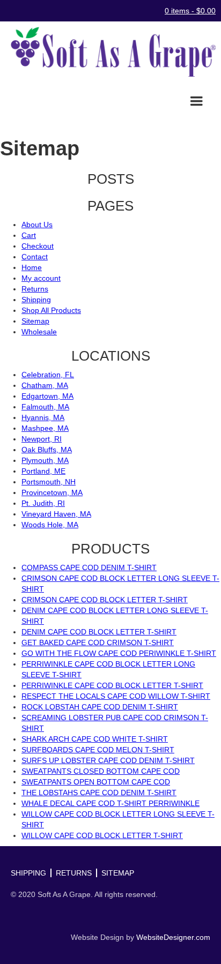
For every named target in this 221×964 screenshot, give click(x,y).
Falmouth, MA (45, 406)
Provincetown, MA (52, 492)
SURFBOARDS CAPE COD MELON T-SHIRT (97, 749)
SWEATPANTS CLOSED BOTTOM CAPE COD (100, 771)
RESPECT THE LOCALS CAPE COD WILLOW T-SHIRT (115, 696)
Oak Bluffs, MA (46, 449)
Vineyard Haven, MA (56, 514)
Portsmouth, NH (48, 481)
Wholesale (39, 331)
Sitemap (35, 321)
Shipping (36, 299)
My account (41, 278)
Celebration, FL (47, 374)
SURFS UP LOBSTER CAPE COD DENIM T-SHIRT (108, 760)
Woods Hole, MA (49, 524)
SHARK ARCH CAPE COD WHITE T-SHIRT (94, 739)
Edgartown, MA (47, 396)
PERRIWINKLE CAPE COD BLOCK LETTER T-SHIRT (112, 685)
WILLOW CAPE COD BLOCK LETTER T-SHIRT (102, 835)
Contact (34, 256)
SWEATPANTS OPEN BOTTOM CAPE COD (95, 782)
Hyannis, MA (42, 417)
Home (31, 267)
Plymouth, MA (45, 460)
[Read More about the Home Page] (110, 52)
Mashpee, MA (45, 428)
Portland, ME (43, 471)
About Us (37, 224)
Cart (28, 235)
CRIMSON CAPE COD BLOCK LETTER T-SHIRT (104, 599)
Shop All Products (51, 310)
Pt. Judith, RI (43, 503)
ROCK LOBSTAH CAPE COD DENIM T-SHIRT (99, 707)
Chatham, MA (44, 385)
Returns (34, 289)
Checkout (37, 246)
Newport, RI (41, 439)
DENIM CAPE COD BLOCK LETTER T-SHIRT (98, 631)
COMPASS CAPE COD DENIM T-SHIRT (89, 567)
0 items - (190, 10)
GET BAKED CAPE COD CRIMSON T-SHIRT (97, 642)
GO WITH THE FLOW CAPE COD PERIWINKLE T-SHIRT (118, 653)
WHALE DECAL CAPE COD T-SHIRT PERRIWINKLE (110, 803)
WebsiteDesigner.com (173, 937)
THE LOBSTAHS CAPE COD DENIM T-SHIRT (98, 792)
